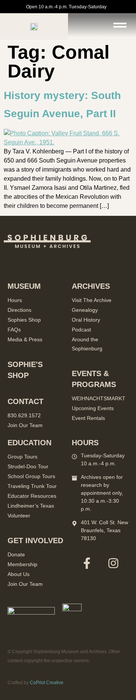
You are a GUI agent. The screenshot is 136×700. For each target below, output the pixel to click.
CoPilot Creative (46, 682)
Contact (25, 401)
